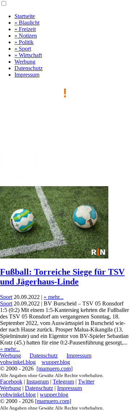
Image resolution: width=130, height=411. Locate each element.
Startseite (24, 16)
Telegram (63, 381)
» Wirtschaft (28, 55)
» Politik (24, 42)
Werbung (24, 62)
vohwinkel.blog (18, 362)
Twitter (86, 381)
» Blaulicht (26, 23)
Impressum (26, 75)
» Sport (22, 49)
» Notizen (25, 36)
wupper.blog (56, 362)
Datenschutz (28, 68)
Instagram (37, 381)
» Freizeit (25, 29)
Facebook (11, 381)
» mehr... (54, 297)
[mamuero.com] (54, 368)
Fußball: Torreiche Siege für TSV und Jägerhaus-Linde (62, 276)
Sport (6, 297)
